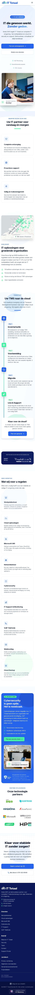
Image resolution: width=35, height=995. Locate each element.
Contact (3, 948)
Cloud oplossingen (7, 918)
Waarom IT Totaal (6, 939)
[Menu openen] (32, 3)
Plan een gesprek (16, 433)
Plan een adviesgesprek (16, 46)
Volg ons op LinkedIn (18, 984)
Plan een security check (13, 739)
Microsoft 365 (5, 921)
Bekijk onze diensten (17, 52)
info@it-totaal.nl (7, 905)
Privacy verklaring (7, 961)
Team (3, 945)
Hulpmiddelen (5, 969)
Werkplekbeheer (6, 915)
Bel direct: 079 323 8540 (18, 872)
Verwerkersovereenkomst (9, 967)
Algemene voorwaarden (8, 964)
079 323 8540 (7, 903)
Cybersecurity (5, 924)
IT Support (4, 927)
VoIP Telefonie (5, 930)
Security (3, 942)
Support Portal (6, 951)
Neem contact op (16, 866)
